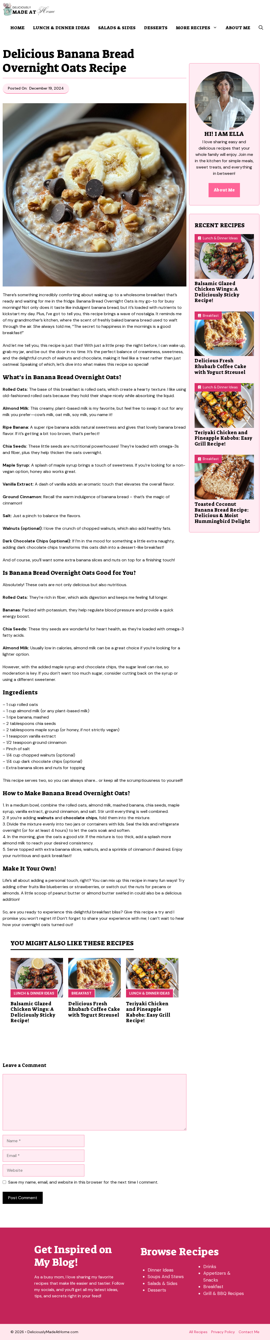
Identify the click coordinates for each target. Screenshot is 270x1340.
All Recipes (198, 1331)
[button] (260, 27)
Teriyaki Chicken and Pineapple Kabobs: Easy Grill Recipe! (148, 1012)
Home (17, 28)
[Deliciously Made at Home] (29, 9)
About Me (238, 28)
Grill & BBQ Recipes (223, 1293)
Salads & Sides (117, 28)
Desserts (155, 28)
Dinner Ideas (160, 1270)
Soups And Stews (166, 1276)
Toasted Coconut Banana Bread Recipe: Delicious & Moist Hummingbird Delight (222, 513)
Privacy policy (223, 1331)
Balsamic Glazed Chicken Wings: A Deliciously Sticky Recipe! (33, 1012)
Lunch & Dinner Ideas (61, 28)
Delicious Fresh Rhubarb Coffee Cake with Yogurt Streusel (94, 1009)
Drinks (209, 1266)
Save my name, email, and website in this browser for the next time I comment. (83, 1182)
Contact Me (249, 1331)
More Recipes (193, 28)
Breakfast (81, 993)
